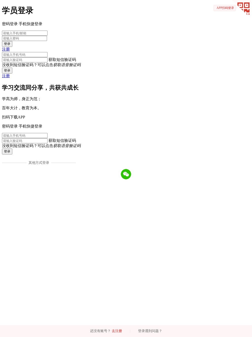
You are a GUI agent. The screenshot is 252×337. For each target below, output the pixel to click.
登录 (7, 44)
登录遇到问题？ (150, 331)
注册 (6, 49)
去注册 (117, 331)
